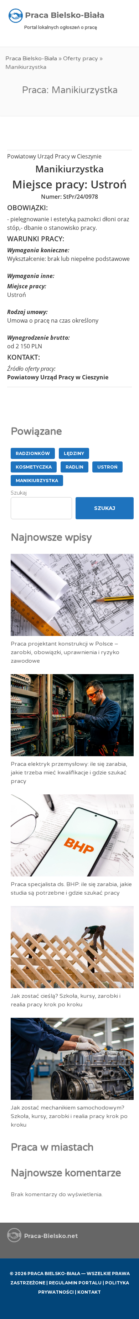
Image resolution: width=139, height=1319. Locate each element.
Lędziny (74, 453)
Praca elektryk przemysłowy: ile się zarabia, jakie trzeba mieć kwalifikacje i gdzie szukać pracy (69, 772)
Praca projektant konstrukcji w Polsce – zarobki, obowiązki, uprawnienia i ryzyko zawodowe (65, 652)
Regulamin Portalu (75, 1282)
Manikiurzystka (37, 480)
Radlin (74, 467)
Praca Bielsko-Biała (31, 58)
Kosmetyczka (34, 467)
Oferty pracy (80, 58)
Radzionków (33, 453)
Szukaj (19, 493)
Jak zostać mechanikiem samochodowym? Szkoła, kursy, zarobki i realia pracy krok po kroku (69, 1116)
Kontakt (89, 1292)
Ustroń (107, 467)
